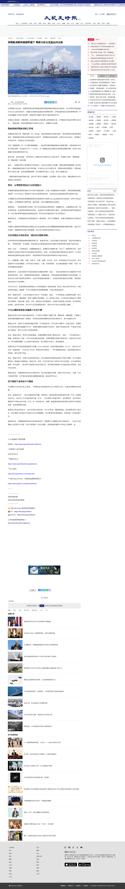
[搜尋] (116, 14)
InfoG (58, 23)
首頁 (17, 23)
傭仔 (98, 127)
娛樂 (107, 23)
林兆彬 (91, 127)
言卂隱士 (107, 131)
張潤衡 (105, 127)
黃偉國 (91, 124)
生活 (72, 23)
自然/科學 (88, 23)
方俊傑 (114, 117)
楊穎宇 (106, 124)
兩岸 (44, 23)
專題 (59, 38)
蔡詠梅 (114, 124)
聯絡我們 (70, 885)
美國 (20, 610)
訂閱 (52, 605)
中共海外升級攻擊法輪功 (99, 261)
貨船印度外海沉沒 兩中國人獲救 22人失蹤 (103, 70)
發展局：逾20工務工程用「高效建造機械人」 (103, 97)
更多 (111, 134)
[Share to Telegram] (51, 102)
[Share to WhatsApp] (53, 102)
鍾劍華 (99, 117)
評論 (68, 23)
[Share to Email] (56, 102)
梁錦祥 (99, 120)
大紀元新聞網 (30, 38)
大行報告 (94, 253)
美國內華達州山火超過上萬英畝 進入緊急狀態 (104, 67)
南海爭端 (94, 243)
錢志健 (91, 120)
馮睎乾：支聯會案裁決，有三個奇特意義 (103, 88)
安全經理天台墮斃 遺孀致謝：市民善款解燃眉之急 (103, 86)
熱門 (35, 23)
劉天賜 (106, 117)
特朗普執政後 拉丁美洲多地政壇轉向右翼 (102, 46)
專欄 (63, 23)
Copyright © (94, 885)
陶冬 (90, 134)
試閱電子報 (11, 14)
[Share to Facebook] (45, 102)
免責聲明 (78, 885)
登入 (42, 605)
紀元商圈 (102, 14)
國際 (49, 23)
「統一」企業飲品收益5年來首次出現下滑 (102, 55)
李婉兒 (99, 131)
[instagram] (65, 847)
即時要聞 (39, 38)
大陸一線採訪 (95, 258)
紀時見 (94, 235)
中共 (46, 610)
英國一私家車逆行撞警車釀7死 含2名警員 (102, 61)
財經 (53, 23)
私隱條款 (85, 885)
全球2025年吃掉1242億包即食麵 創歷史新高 (103, 100)
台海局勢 (94, 240)
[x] (77, 847)
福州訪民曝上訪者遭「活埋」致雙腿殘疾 (102, 52)
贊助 (96, 14)
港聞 (40, 23)
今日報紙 (11, 847)
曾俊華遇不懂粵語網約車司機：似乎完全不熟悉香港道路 (103, 80)
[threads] (73, 847)
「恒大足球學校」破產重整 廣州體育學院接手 (104, 64)
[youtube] (81, 847)
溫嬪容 (97, 134)
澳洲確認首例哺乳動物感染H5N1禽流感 (102, 58)
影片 (10, 850)
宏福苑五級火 (95, 263)
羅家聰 (114, 120)
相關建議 (63, 885)
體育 (98, 23)
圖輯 (37, 871)
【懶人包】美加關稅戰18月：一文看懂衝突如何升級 (103, 44)
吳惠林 (91, 131)
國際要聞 (52, 38)
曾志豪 (91, 117)
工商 (37, 873)
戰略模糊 (34, 610)
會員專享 (25, 23)
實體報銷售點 (20, 14)
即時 (30, 23)
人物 (10, 876)
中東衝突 (94, 245)
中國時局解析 (20, 38)
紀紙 (94, 23)
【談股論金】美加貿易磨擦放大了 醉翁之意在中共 (103, 83)
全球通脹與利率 (96, 238)
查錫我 (105, 134)
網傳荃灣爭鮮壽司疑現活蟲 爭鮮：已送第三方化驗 (103, 94)
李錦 (111, 127)
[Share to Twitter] (48, 102)
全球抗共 (10, 38)
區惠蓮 (91, 138)
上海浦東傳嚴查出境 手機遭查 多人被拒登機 (103, 91)
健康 (77, 23)
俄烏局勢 (94, 248)
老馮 (114, 131)
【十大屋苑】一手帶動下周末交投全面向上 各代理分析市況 (103, 106)
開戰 (14, 610)
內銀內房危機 (95, 251)
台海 (41, 610)
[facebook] (69, 847)
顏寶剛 (99, 124)
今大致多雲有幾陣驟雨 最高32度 (100, 49)
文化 (81, 23)
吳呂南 (106, 120)
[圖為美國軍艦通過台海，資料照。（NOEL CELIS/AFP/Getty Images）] (44, 70)
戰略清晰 (26, 610)
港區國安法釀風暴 (97, 256)
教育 (103, 23)
